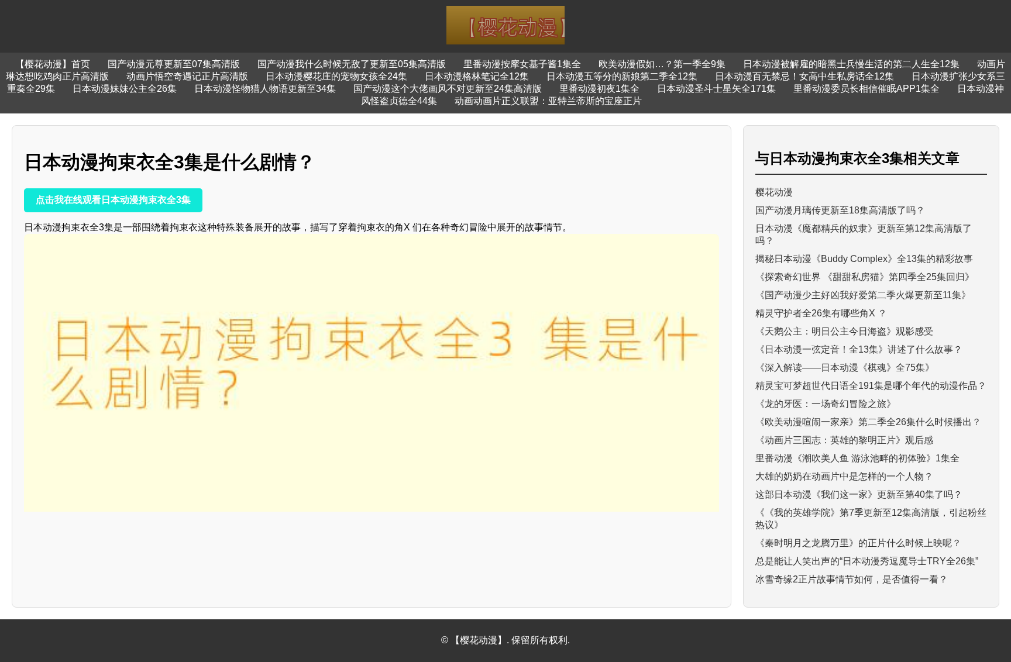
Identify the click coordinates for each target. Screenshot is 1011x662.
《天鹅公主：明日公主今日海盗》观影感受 (844, 331)
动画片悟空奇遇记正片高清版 (187, 76)
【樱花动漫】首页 (52, 64)
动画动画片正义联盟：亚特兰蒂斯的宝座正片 (548, 101)
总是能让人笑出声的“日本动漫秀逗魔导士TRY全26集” (866, 561)
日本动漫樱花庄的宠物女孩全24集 (336, 76)
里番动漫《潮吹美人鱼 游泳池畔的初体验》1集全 (857, 458)
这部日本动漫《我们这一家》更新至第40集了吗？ (858, 494)
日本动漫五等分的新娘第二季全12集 (621, 76)
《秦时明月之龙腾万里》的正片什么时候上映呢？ (858, 543)
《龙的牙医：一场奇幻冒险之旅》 (825, 404)
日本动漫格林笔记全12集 (477, 76)
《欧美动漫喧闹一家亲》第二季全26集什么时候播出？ (868, 422)
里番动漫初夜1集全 (599, 89)
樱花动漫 (774, 192)
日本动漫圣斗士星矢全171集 (716, 89)
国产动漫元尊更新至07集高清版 (174, 64)
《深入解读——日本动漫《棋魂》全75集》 (844, 368)
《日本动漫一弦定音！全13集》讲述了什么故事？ (858, 349)
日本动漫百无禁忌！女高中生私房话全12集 (804, 76)
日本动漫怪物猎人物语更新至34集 (265, 89)
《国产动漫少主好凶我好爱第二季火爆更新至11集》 (863, 295)
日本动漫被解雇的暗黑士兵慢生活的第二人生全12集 (851, 64)
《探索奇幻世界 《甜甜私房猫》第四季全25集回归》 (864, 277)
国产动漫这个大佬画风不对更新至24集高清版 (447, 89)
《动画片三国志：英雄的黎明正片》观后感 (844, 440)
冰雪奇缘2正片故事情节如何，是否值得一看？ (851, 579)
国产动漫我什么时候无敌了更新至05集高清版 (351, 64)
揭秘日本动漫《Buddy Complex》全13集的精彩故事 (864, 259)
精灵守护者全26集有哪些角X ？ (821, 313)
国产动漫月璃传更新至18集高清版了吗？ (840, 210)
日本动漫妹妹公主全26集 (125, 89)
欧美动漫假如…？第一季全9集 (662, 64)
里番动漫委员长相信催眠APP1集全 (866, 89)
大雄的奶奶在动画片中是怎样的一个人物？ (844, 476)
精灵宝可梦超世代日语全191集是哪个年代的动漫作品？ (870, 386)
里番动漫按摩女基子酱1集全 (522, 64)
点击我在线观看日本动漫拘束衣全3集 (113, 200)
